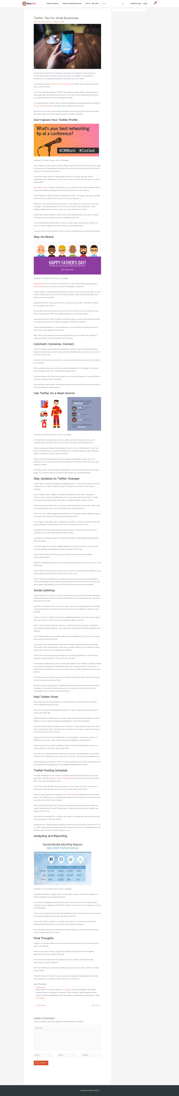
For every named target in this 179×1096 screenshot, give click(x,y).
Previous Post (40, 1005)
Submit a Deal (136, 3)
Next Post (96, 1005)
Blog (35, 22)
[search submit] (122, 3)
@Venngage (40, 998)
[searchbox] (112, 3)
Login (145, 3)
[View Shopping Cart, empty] (154, 3)
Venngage (67, 989)
